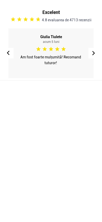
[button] (93, 53)
